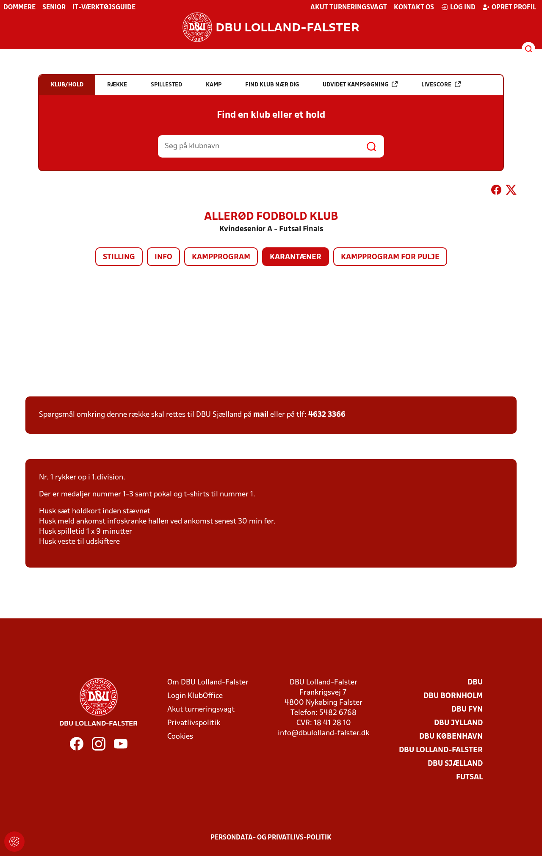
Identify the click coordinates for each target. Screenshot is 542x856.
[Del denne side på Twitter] (511, 191)
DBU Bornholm (453, 696)
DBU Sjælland (455, 763)
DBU (475, 682)
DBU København (451, 736)
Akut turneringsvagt (348, 8)
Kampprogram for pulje (390, 257)
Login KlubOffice (195, 696)
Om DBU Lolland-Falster (208, 682)
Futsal (469, 777)
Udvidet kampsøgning (355, 85)
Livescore (436, 85)
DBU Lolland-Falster (441, 750)
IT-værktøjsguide (104, 8)
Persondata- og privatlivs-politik (271, 838)
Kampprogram (221, 257)
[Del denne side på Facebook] (496, 191)
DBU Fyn (467, 709)
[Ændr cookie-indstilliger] (14, 841)
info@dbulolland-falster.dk (323, 733)
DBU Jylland (458, 723)
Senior (54, 8)
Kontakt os (414, 8)
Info (163, 257)
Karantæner (295, 257)
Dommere (19, 8)
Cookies (180, 736)
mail (260, 414)
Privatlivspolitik (193, 723)
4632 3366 (327, 414)
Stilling (119, 257)
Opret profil (514, 8)
